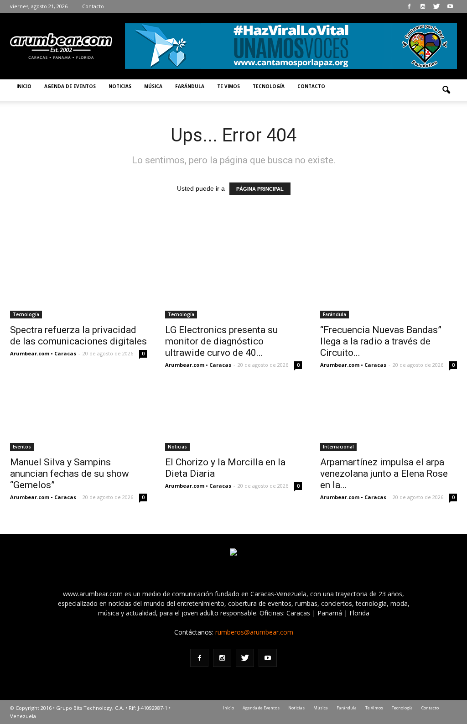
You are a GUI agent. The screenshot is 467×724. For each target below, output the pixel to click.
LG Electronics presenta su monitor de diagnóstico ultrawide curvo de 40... (221, 341)
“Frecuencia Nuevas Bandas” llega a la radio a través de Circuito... (380, 341)
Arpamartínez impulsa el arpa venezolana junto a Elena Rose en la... (384, 473)
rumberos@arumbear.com (254, 632)
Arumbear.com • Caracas (43, 353)
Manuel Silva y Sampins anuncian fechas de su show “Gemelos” (69, 473)
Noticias (120, 86)
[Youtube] (450, 6)
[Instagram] (423, 6)
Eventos (22, 446)
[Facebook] (409, 6)
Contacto (93, 6)
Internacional (338, 446)
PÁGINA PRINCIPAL (260, 189)
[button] (446, 90)
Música (153, 86)
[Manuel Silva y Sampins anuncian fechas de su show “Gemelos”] (78, 417)
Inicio (23, 86)
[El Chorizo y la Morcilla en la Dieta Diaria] (233, 417)
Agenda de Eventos (70, 86)
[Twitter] (436, 6)
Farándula (189, 86)
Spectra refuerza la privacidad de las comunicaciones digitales (78, 335)
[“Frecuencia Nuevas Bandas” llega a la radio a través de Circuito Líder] (388, 284)
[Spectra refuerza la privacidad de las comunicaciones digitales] (78, 284)
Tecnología (269, 86)
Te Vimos (228, 86)
